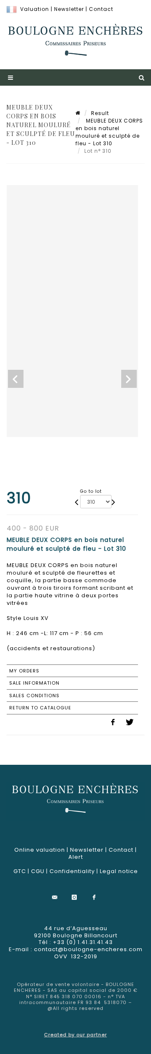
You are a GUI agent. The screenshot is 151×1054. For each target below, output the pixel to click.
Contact (101, 9)
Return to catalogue (40, 707)
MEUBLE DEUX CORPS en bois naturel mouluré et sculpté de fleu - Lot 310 (109, 132)
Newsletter (69, 9)
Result (100, 113)
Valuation (34, 9)
